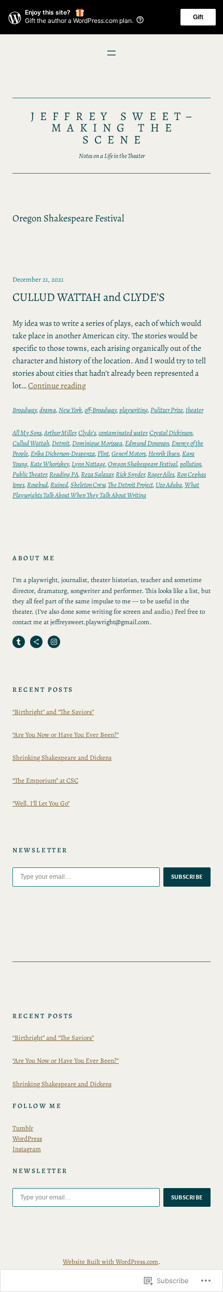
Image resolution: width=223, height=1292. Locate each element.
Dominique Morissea (97, 443)
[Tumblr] (18, 642)
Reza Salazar (97, 474)
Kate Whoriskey (49, 463)
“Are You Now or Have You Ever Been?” (65, 734)
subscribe (187, 877)
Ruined (59, 484)
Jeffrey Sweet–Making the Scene (115, 128)
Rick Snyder (130, 474)
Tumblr (22, 1128)
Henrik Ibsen (163, 453)
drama (47, 409)
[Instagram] (54, 642)
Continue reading (57, 385)
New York (70, 409)
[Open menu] (111, 53)
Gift (198, 17)
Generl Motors (129, 453)
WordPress (27, 1138)
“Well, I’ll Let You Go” (40, 803)
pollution (190, 463)
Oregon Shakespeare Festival (142, 463)
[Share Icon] (36, 642)
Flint (103, 453)
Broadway (24, 409)
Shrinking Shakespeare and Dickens (62, 757)
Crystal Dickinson (170, 432)
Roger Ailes (160, 474)
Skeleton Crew (88, 484)
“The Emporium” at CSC (45, 780)
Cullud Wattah (30, 443)
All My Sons (26, 432)
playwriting (133, 409)
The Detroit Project (130, 484)
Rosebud (37, 484)
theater (194, 409)
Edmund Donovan (147, 443)
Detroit (60, 443)
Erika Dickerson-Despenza (63, 453)
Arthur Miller (60, 432)
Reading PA (63, 474)
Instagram (26, 1148)
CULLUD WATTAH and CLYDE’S (88, 297)
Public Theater (29, 474)
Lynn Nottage (88, 463)
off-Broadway (101, 409)
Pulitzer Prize (166, 409)
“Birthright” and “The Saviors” (53, 711)
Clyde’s (87, 432)
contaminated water (123, 432)
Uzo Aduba (169, 484)
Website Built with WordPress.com (110, 1261)
